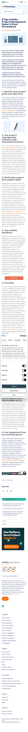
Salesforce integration (8, 638)
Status (3, 702)
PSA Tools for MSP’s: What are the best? (13, 508)
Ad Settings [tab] (17, 340)
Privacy (17, 718)
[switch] (24, 370)
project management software (13, 147)
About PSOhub (6, 654)
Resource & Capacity (8, 625)
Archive (4, 524)
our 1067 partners (11, 347)
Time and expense (7, 628)
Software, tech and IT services (10, 681)
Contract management (8, 633)
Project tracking (6, 620)
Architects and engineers (9, 686)
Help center (5, 700)
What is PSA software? (8, 669)
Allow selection (14, 390)
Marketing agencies (7, 678)
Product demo (6, 652)
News (3, 664)
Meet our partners (7, 714)
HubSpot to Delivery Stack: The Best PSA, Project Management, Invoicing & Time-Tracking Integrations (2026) (13, 513)
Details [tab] (10, 340)
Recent (4, 499)
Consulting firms (6, 688)
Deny (14, 395)
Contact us (5, 697)
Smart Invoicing (6, 630)
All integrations (6, 643)
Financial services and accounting (11, 683)
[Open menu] (25, 2)
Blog (3, 662)
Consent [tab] (4, 340)
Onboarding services (7, 657)
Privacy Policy (16, 594)
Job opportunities (7, 659)
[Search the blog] (23, 11)
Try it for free (14, 278)
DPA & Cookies (5, 718)
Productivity (10, 480)
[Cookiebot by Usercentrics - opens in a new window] (20, 336)
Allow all (14, 386)
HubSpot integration (7, 635)
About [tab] (24, 340)
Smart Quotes (6, 618)
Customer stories (6, 667)
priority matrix (11, 329)
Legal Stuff (12, 718)
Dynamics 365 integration (9, 640)
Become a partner (7, 711)
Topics (4, 520)
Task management (7, 623)
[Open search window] (19, 2)
